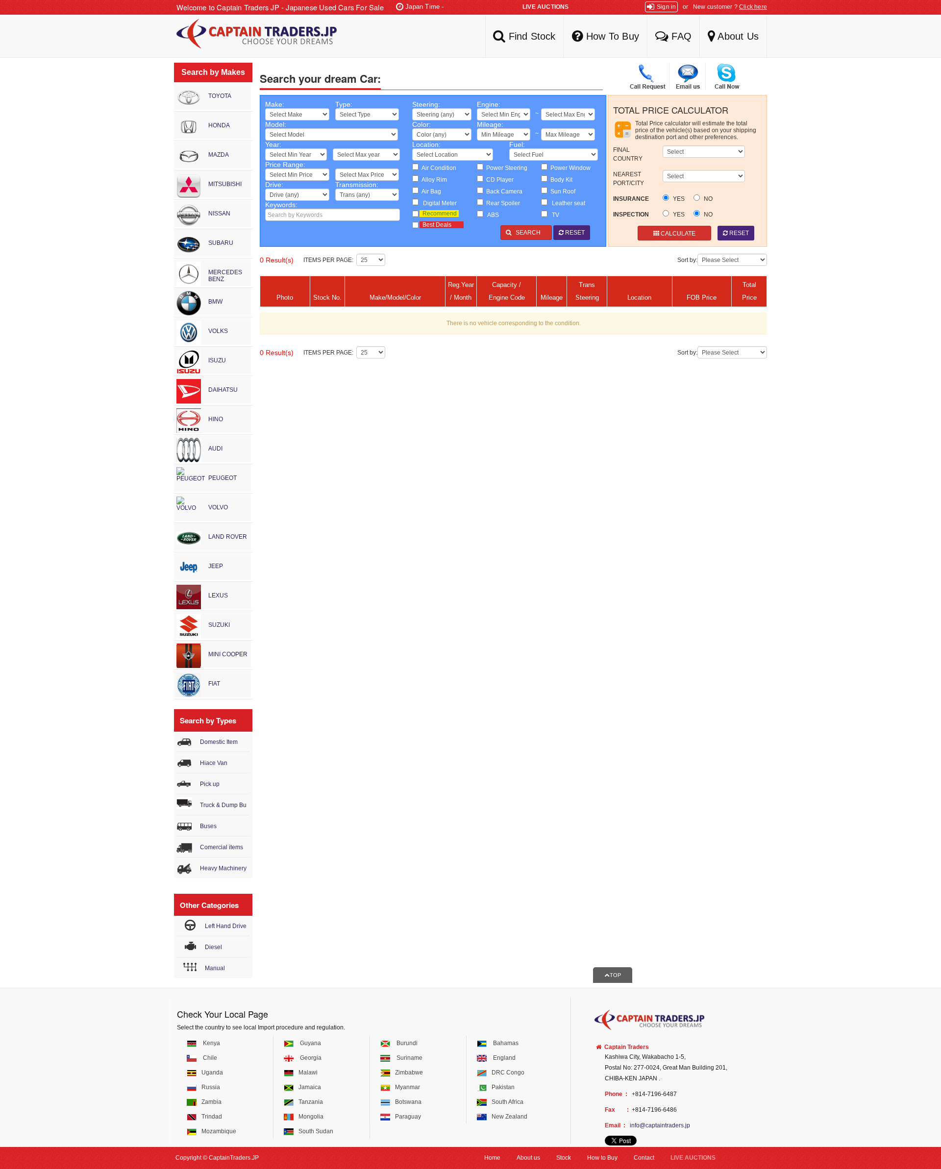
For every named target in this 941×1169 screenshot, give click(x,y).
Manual (215, 968)
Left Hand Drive (226, 926)
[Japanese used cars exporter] (252, 36)
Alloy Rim (433, 179)
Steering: (426, 104)
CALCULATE (677, 233)
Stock (563, 1157)
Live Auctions (545, 6)
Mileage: (490, 124)
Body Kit (559, 179)
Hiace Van (213, 763)
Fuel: (517, 144)
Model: (275, 124)
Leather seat (566, 203)
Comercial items (221, 847)
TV (553, 215)
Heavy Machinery (223, 868)
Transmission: (356, 185)
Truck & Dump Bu (223, 805)
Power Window (569, 168)
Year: (273, 144)
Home (492, 1157)
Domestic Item (219, 742)
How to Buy (602, 1157)
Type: (343, 104)
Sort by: (687, 260)
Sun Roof (561, 191)
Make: (274, 104)
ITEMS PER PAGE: (329, 260)
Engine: (488, 104)
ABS (491, 215)
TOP (615, 975)
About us (528, 1157)
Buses (208, 826)
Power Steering (505, 168)
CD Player (498, 179)
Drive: (274, 185)
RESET (574, 232)
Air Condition (437, 168)
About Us (737, 36)
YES (678, 198)
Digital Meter (438, 203)
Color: (421, 124)
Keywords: (281, 205)
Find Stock (530, 36)
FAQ (680, 36)
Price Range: (285, 164)
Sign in (666, 6)
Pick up (210, 784)
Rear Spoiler (501, 203)
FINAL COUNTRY (628, 154)
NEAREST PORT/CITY (628, 179)
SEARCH (528, 232)
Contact (644, 1157)
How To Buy (611, 36)
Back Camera (502, 191)
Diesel (213, 947)
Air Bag (430, 191)
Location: (426, 144)
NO (707, 198)
